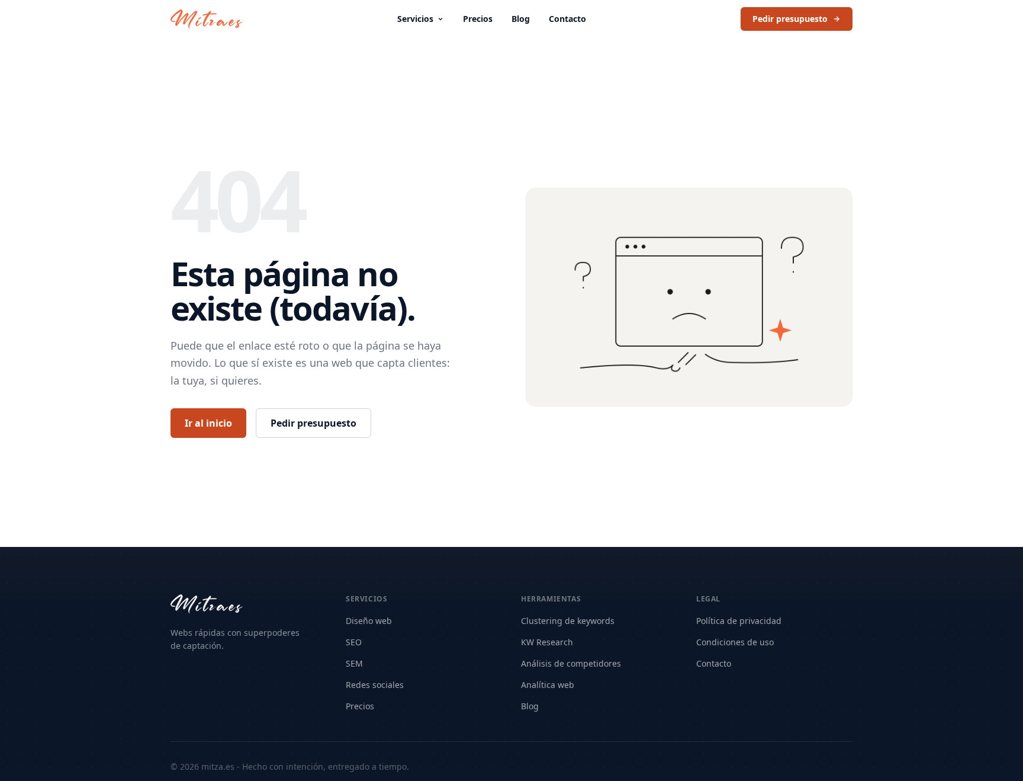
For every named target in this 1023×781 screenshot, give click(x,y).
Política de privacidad (738, 620)
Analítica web (547, 684)
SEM (354, 663)
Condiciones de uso (735, 642)
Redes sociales (375, 684)
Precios (478, 18)
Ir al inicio (208, 423)
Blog (520, 18)
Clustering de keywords (568, 620)
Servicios (415, 18)
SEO (354, 642)
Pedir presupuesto (790, 18)
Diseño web (369, 620)
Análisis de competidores (571, 663)
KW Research (547, 642)
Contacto (567, 18)
